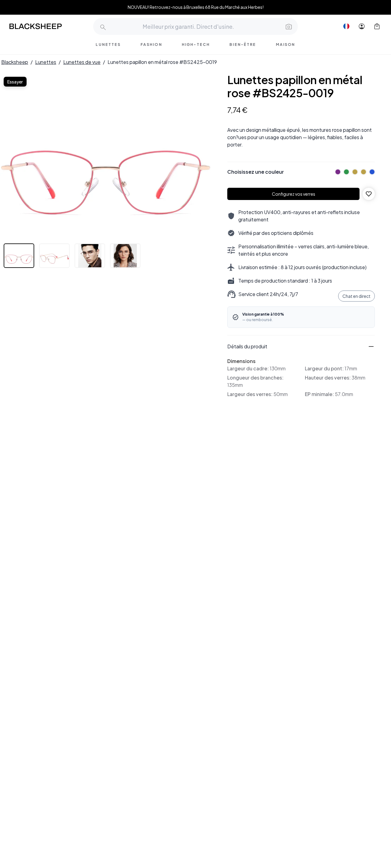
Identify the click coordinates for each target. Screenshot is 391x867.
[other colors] (336, 172)
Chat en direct (356, 296)
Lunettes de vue (81, 62)
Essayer (15, 81)
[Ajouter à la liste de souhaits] (369, 194)
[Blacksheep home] (47, 26)
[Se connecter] (361, 26)
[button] (288, 26)
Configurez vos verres (293, 194)
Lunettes (45, 62)
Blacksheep (14, 62)
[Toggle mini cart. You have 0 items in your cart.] (377, 26)
